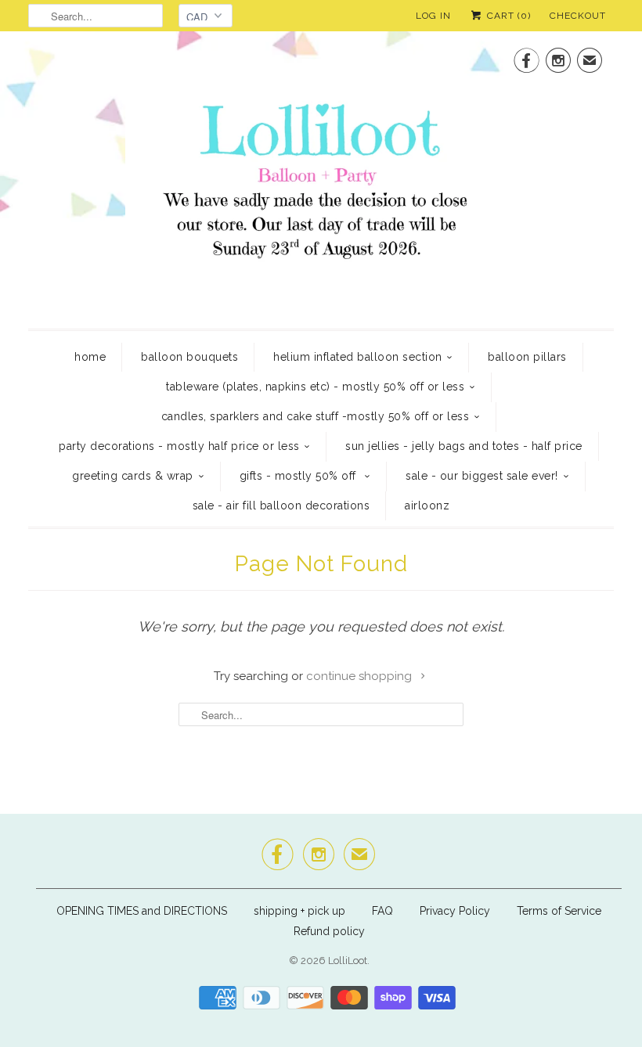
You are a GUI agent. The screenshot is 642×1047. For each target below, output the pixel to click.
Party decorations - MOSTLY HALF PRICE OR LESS (179, 446)
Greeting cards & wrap (132, 476)
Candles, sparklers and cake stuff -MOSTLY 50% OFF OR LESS (315, 416)
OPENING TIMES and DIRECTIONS (141, 911)
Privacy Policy (455, 911)
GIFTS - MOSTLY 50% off (300, 476)
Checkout (578, 15)
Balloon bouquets (189, 357)
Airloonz (427, 505)
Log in (433, 15)
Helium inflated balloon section (357, 357)
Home (90, 357)
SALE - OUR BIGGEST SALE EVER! (482, 476)
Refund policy (329, 931)
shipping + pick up (301, 911)
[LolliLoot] (321, 178)
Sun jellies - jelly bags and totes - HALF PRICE (463, 446)
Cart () (507, 15)
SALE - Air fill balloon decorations (281, 505)
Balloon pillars (527, 357)
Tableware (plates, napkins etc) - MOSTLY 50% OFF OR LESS (315, 386)
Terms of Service (559, 911)
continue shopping (360, 676)
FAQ (382, 911)
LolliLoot (347, 960)
